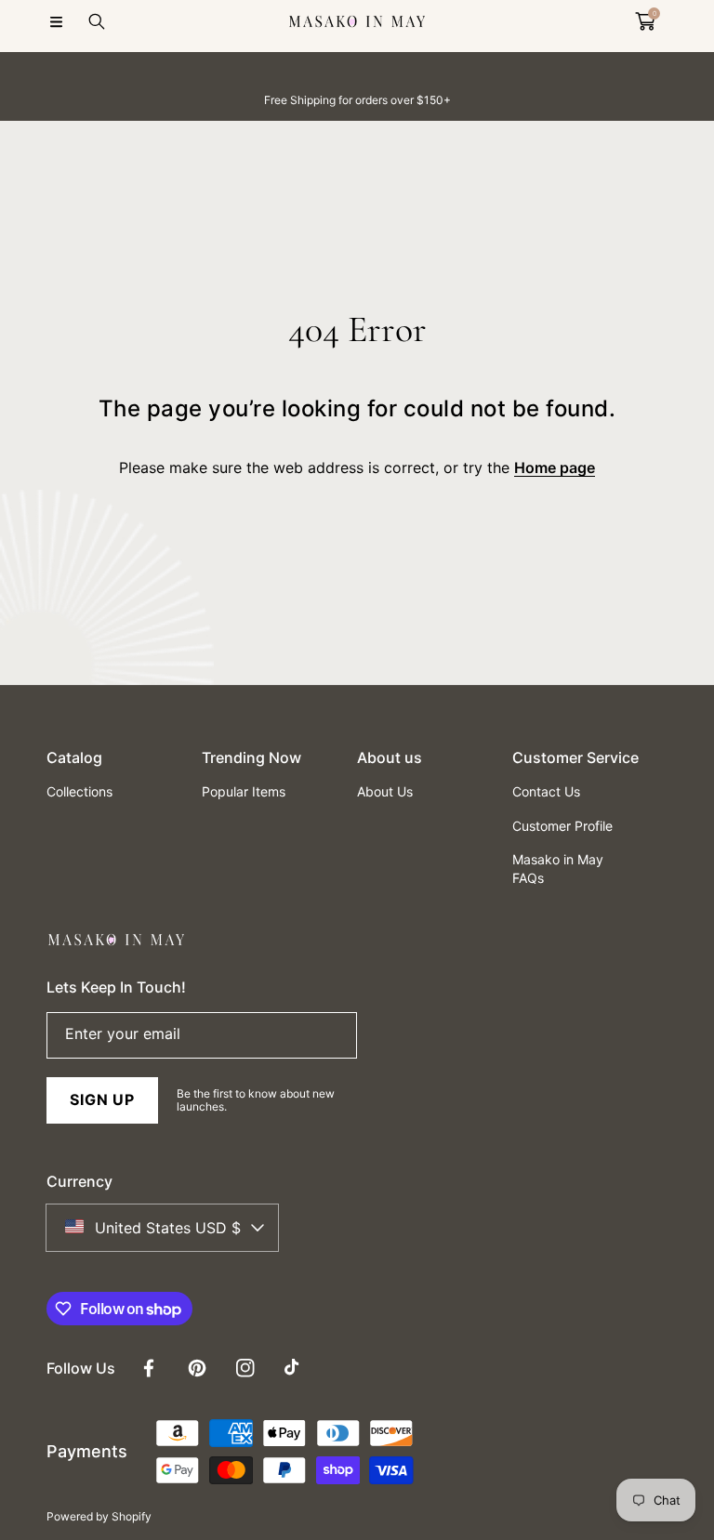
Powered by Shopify (99, 1516)
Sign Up (102, 1099)
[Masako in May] (357, 21)
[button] (55, 21)
